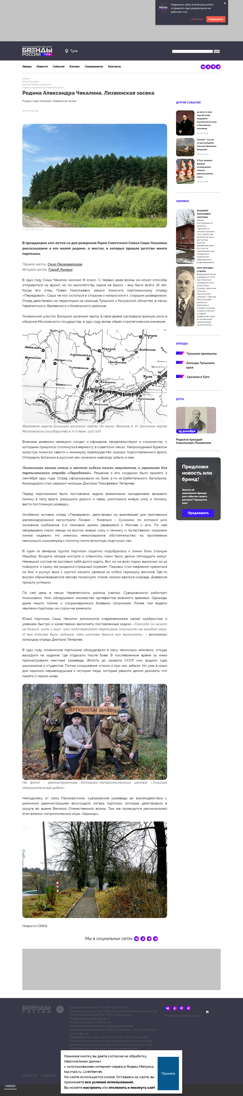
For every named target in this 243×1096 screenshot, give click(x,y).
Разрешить (216, 19)
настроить (92, 1088)
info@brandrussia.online (119, 1026)
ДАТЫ (180, 399)
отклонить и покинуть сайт (132, 1088)
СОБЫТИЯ (48, 1075)
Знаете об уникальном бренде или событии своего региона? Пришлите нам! (194, 496)
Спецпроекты (94, 66)
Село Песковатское (65, 264)
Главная (26, 79)
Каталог (74, 66)
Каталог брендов (30, 81)
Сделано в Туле (198, 377)
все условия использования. (109, 1082)
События (58, 66)
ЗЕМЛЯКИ (182, 201)
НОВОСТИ (29, 1075)
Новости (42, 66)
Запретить (197, 19)
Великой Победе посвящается (36, 84)
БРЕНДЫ (182, 343)
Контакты (114, 66)
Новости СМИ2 (34, 926)
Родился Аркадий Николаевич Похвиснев (193, 441)
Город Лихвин (60, 269)
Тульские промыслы (202, 353)
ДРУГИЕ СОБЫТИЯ (188, 102)
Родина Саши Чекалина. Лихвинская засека (42, 87)
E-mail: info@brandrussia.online (182, 1015)
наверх (10, 1085)
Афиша (27, 66)
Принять (168, 1073)
